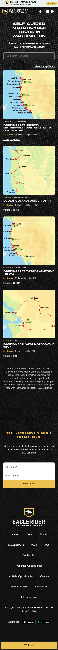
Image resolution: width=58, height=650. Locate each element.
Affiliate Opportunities (21, 576)
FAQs (34, 545)
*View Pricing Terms (44, 67)
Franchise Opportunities (29, 566)
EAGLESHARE (16, 545)
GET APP (51, 3)
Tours (30, 534)
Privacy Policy (41, 587)
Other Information (29, 597)
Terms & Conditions (19, 587)
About (47, 545)
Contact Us (29, 555)
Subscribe (29, 484)
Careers (44, 576)
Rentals (44, 534)
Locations (14, 534)
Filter (31, 645)
